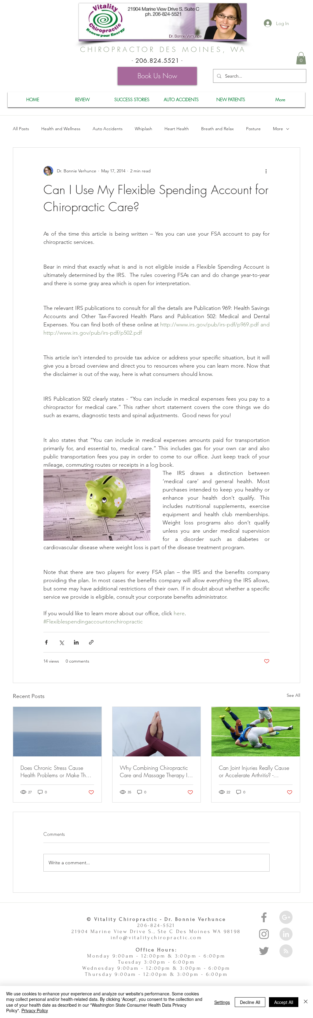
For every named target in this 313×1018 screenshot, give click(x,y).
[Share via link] (91, 642)
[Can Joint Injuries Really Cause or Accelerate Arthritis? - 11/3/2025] (256, 731)
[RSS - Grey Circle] (286, 950)
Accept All (283, 1002)
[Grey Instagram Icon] (264, 934)
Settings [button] (222, 1002)
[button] (301, 58)
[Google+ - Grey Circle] (286, 917)
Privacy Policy (34, 1010)
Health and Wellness (60, 128)
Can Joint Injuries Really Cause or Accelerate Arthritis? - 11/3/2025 (254, 771)
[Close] (305, 1002)
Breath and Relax (217, 128)
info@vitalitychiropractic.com (156, 937)
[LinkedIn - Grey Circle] (286, 934)
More (278, 128)
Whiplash (143, 128)
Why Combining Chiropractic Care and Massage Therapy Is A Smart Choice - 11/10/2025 (155, 771)
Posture (253, 128)
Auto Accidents (108, 128)
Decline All (250, 1002)
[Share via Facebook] (46, 642)
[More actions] (266, 171)
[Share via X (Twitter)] (61, 642)
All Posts (21, 128)
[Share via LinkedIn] (76, 642)
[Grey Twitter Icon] (264, 950)
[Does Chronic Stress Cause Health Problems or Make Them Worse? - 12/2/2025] (57, 731)
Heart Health (176, 128)
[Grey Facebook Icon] (264, 917)
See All (293, 695)
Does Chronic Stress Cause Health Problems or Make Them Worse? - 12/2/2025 (56, 771)
